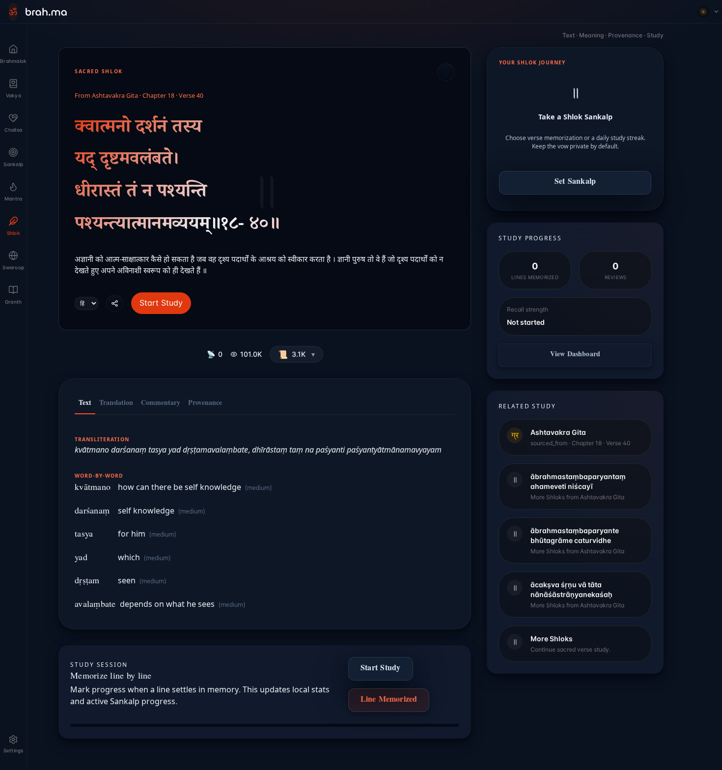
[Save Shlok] (446, 72)
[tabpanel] (265, 517)
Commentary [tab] (160, 404)
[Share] (114, 303)
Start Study (161, 303)
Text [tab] (85, 404)
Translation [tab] (116, 404)
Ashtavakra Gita (115, 96)
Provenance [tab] (205, 404)
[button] (296, 354)
